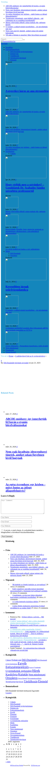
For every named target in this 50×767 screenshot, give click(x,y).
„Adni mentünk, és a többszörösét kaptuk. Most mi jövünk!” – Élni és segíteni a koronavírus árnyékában (29, 634)
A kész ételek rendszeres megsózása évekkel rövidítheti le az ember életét (27, 607)
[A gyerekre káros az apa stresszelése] (26, 84)
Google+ (9, 693)
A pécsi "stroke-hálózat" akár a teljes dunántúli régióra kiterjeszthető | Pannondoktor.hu (27, 622)
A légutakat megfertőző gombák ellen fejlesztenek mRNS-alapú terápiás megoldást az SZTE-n (27, 329)
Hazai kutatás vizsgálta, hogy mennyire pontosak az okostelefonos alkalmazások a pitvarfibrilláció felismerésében (24, 231)
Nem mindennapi (12, 348)
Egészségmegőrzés (12, 50)
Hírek (8, 251)
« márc (8, 762)
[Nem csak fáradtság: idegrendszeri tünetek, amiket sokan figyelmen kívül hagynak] (18, 445)
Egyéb (22, 663)
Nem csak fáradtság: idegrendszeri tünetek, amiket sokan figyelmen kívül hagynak (26, 454)
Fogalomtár (10, 350)
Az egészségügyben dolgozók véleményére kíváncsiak (27, 649)
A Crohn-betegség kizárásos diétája (25, 602)
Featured (31, 667)
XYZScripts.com (35, 765)
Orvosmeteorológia (34, 678)
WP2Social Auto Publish (16, 765)
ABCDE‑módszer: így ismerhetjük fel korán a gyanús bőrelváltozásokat (26, 422)
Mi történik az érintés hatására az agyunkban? (29, 585)
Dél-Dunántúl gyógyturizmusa (21, 52)
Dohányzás (14, 54)
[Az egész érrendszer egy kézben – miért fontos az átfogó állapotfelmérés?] (18, 477)
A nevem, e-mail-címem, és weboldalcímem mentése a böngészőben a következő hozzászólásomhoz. (22, 531)
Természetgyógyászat (18, 58)
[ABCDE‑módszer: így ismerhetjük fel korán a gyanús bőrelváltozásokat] (18, 412)
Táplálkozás (14, 56)
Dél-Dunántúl (15, 253)
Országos (13, 256)
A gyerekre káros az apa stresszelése (27, 90)
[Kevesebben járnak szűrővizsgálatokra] (26, 279)
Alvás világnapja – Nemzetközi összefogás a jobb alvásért (27, 346)
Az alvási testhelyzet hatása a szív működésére (23, 249)
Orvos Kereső (11, 352)
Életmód (13, 60)
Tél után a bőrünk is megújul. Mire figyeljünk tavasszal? (26, 35)
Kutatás (23, 674)
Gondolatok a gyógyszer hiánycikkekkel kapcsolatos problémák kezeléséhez (26, 596)
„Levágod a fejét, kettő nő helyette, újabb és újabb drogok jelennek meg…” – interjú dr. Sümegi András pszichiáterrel (28, 643)
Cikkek (13, 154)
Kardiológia (10, 151)
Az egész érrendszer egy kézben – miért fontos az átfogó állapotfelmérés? (25, 487)
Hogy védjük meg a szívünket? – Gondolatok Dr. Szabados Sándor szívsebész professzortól (25, 187)
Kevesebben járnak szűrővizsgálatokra (17, 288)
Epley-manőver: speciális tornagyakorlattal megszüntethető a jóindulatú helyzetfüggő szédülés (28, 590)
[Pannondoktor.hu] (8, 41)
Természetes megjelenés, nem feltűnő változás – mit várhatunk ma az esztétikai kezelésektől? (24, 19)
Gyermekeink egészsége (19, 670)
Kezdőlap (9, 47)
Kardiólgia (12, 674)
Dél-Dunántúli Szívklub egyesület (16, 363)
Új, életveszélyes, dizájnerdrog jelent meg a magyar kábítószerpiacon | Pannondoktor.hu (29, 639)
